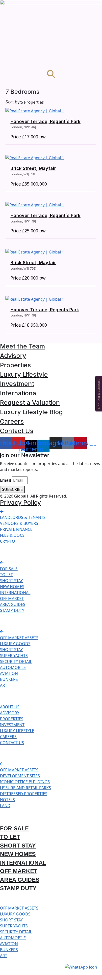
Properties (15, 365)
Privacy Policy (20, 502)
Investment (17, 383)
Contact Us (16, 431)
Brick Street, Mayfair (33, 168)
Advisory (13, 355)
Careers (12, 421)
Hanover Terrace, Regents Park (44, 309)
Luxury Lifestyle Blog (31, 412)
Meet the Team (22, 346)
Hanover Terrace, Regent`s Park (45, 121)
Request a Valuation (30, 402)
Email (5, 480)
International (19, 393)
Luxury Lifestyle (24, 374)
